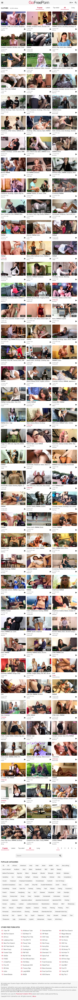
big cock (49, 110)
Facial (14, 888)
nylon (2, 89)
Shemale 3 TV (46, 952)
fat (27, 214)
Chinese (35, 877)
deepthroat (55, 610)
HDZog (3, 531)
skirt (62, 652)
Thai (71, 915)
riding (38, 673)
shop (18, 673)
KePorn (54, 92)
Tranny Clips (27, 968)
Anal (30, 865)
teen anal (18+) (70, 214)
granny (54, 402)
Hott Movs (65, 962)
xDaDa (6, 955)
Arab (37, 865)
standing (29, 652)
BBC (46, 869)
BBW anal (10, 443)
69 (8, 865)
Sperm (20, 915)
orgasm (16, 193)
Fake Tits (22, 888)
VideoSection (56, 677)
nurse (75, 89)
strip (57, 47)
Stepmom (41, 915)
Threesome (6, 919)
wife (32, 256)
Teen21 (54, 218)
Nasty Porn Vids (28, 937)
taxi (24, 297)
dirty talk (9, 360)
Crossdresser (40, 881)
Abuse (34, 996)
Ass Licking (65, 865)
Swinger (64, 915)
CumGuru (26, 946)
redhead (37, 256)
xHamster (29, 72)
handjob (29, 26)
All (65, 7)
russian (44, 26)
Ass (57, 865)
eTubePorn (7, 962)
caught (34, 673)
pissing (54, 798)
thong (41, 840)
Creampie (13, 881)
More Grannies (47, 968)
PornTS (64, 968)
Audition (16, 869)
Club (59, 877)
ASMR (51, 865)
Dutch (57, 884)
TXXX (53, 51)
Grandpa (66, 892)
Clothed (52, 877)
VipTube (29, 30)
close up (25, 485)
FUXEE (6, 959)
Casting (19, 877)
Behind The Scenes (8, 873)
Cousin (5, 881)
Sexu (2, 134)
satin (2, 819)
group (22, 590)
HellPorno (29, 301)
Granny (5, 896)
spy (20, 736)
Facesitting (6, 888)
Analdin (3, 635)
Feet (45, 888)
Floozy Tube (27, 943)
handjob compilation (21, 318)
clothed (54, 26)
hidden (12, 736)
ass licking (72, 506)
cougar (68, 68)
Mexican (55, 904)
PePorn (54, 510)
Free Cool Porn (47, 971)
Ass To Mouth (7, 869)
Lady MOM (26, 971)
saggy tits (4, 443)
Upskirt (31, 919)
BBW (52, 869)
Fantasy (30, 888)
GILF (35, 892)
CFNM (8, 26)
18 (37, 193)
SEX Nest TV (27, 934)
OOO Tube (45, 937)
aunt (28, 318)
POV (53, 485)
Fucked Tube (8, 952)
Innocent (66, 896)
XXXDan (54, 447)
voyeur (59, 360)
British (58, 873)
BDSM (22, 443)
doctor (71, 89)
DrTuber (29, 197)
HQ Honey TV (66, 949)
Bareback (38, 869)
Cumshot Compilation (9, 884)
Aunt (24, 869)
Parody (44, 908)
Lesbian (21, 904)
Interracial (5, 900)
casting (8, 402)
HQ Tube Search (9, 946)
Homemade (46, 896)
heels (54, 130)
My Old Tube (27, 955)
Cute (20, 884)
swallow (61, 610)
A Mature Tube (28, 930)
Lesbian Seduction (32, 904)
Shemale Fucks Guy (61, 911)
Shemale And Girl (47, 911)
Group (22, 896)
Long (73, 7)
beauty (18, 339)
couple (29, 402)
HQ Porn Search (9, 934)
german (59, 26)
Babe (30, 869)
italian (42, 464)
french (39, 26)
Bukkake (66, 873)
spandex (29, 277)
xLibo (5, 971)
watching (66, 277)
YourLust (3, 238)
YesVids (29, 718)
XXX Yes (64, 943)
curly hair (29, 548)
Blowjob (50, 873)
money (33, 297)
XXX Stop (45, 949)
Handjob (37, 896)
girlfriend (36, 172)
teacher (15, 360)
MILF (72, 68)
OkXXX (54, 280)
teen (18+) (8, 89)
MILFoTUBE (65, 937)
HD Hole (6, 968)
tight (33, 736)
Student (56, 915)
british (54, 47)
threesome (24, 47)
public (42, 68)
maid (5, 590)
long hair (29, 569)
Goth (58, 892)
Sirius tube (65, 946)
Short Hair (5, 915)
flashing (54, 339)
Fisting (60, 888)
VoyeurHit (54, 364)
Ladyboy (12, 904)
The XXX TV (27, 940)
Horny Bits (45, 946)
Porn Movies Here (28, 959)
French (4, 892)
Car (13, 877)
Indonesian (57, 896)
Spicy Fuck (45, 955)
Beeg (28, 218)
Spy (26, 915)
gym (2, 715)
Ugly (14, 919)
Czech (27, 884)
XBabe (28, 656)
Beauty (59, 869)
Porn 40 (6, 965)
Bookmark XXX (28, 965)
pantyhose (9, 68)
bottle (70, 443)
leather (59, 68)
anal (19, 47)
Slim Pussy (45, 943)
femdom (65, 798)
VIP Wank (45, 934)
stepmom (39, 631)
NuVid (54, 531)
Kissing (67, 900)
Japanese (15, 900)
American (23, 865)
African (14, 865)
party (34, 214)
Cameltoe (5, 877)
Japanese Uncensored (42, 900)
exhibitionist (34, 610)
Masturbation (45, 904)
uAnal (28, 113)
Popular (40, 7)
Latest (48, 7)
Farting (39, 888)
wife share (67, 569)
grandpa (65, 443)
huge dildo (17, 443)
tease (6, 318)
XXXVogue (4, 322)
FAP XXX (26, 952)
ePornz (6, 937)
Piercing (52, 908)
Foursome (69, 888)
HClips (28, 739)
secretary (65, 26)
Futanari (12, 892)
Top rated (56, 7)
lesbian (65, 297)
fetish (40, 193)
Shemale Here (46, 930)
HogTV (54, 572)
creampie (3, 26)
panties (14, 130)
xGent (44, 959)
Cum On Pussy (60, 881)
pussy (48, 151)
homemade (30, 68)
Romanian (5, 911)
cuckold (15, 151)
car (12, 26)
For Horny (65, 940)
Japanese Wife (56, 900)
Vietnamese (40, 919)
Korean (5, 904)
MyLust (28, 531)
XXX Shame (46, 974)
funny (28, 527)
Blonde (43, 873)
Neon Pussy (7, 949)
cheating (43, 360)
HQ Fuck (44, 940)
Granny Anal (13, 896)
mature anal (33, 151)
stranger (73, 569)
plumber (8, 610)
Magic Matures (66, 934)
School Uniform (16, 911)
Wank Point (45, 965)
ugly (48, 360)
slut (31, 694)
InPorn (54, 30)
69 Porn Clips (66, 959)
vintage (14, 673)
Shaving (27, 911)
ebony (2, 757)
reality (42, 214)
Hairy (29, 896)
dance (31, 214)
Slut (13, 915)
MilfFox (3, 30)
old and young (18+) (71, 631)
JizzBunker (30, 51)
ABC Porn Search (67, 930)
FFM (42, 673)
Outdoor (36, 908)
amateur (34, 26)
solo (12, 214)
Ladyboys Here (8, 940)
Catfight (27, 877)
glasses (39, 130)
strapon (71, 798)
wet (45, 673)
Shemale (35, 911)
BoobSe (54, 155)
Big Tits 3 (64, 974)
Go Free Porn (39, 2)
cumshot (11, 318)
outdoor (34, 193)
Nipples (28, 908)
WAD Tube (65, 955)
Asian (43, 865)
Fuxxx (2, 92)
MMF (53, 423)
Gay (29, 892)
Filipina (52, 888)
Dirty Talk (34, 884)
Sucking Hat (27, 949)
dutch (61, 47)
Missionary (71, 904)
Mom (4, 908)
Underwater (22, 919)
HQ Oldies (26, 962)
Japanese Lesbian (26, 900)
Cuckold (49, 881)
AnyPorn (3, 51)
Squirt (32, 915)
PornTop (29, 92)
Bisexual (34, 873)
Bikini (27, 873)
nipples (20, 485)
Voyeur (50, 919)
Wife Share (58, 919)
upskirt (34, 631)
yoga (10, 423)
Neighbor (19, 908)
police (3, 631)
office (28, 89)
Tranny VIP (65, 971)
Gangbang (21, 892)
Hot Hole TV (65, 952)
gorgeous (69, 172)
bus (28, 819)
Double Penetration (46, 884)
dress (41, 256)
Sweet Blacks (8, 974)
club (50, 214)
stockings (71, 26)
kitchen (44, 652)
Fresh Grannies (47, 962)
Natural (11, 908)
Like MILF (64, 965)
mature (3, 110)
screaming (55, 193)
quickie (29, 506)
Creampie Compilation (25, 881)
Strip (48, 915)
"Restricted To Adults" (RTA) (24, 994)
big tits (21, 193)
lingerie (42, 381)
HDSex (28, 280)
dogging (42, 297)
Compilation (67, 877)
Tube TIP (6, 930)
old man (14, 47)
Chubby (44, 877)
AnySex (3, 72)
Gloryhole (51, 892)
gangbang (21, 26)
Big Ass (19, 873)
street (41, 527)
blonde (3, 172)
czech (32, 527)
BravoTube (55, 113)
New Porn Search (9, 943)
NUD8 (25, 974)
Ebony (64, 884)
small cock (55, 590)
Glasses (42, 892)
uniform (15, 26)
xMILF (53, 405)
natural (29, 443)
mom (65, 47)
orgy (38, 214)
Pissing (60, 908)
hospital (63, 318)
